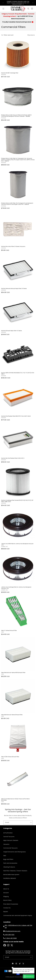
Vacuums (6, 844)
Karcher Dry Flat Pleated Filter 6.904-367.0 (12, 458)
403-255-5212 (9, 935)
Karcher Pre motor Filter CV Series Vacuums (13, 246)
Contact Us (6, 908)
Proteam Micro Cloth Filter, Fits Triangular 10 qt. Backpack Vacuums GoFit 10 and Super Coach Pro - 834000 (17, 203)
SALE (4, 855)
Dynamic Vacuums (15, 977)
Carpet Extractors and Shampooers (14, 852)
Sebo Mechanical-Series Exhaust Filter (11, 714)
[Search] (28, 8)
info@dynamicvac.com (12, 931)
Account (6, 892)
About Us (6, 889)
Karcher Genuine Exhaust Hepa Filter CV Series (14, 288)
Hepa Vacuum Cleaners (10, 840)
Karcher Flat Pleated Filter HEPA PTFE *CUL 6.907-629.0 (16, 416)
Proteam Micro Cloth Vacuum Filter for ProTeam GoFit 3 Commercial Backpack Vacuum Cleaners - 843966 (16, 115)
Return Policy (7, 900)
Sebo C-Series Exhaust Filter (9, 630)
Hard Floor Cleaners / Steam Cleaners (15, 871)
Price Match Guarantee (10, 904)
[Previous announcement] (3, 3)
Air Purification (8, 833)
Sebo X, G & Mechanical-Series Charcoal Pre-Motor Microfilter (15, 799)
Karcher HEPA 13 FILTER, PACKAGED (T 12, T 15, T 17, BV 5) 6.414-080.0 (17, 373)
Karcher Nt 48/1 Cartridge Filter (9, 73)
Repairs (5, 911)
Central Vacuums (8, 836)
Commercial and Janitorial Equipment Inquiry (17, 915)
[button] (3, 8)
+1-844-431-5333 (11, 938)
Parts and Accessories (10, 863)
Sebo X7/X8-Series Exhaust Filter (10, 756)
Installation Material (9, 878)
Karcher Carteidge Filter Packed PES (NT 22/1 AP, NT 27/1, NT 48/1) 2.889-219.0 (17, 501)
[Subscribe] (31, 823)
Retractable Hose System (11, 874)
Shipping (6, 896)
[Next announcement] (33, 3)
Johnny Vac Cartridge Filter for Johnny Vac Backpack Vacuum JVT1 (16, 587)
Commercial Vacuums (10, 848)
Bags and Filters (8, 859)
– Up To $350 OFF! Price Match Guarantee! (18, 16)
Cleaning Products (9, 867)
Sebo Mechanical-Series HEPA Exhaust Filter (13, 672)
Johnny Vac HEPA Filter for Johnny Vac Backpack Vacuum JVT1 (17, 544)
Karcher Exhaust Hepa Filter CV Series (11, 330)
